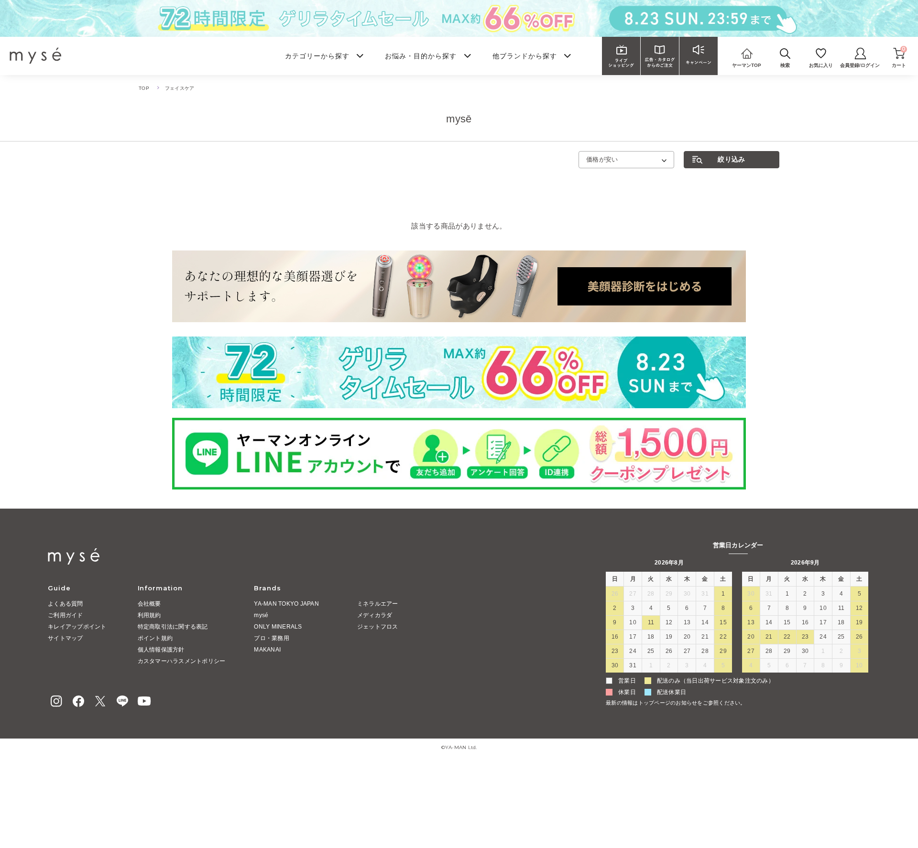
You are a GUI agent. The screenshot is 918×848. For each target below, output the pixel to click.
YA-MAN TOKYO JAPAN (286, 603)
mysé (261, 615)
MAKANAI (267, 649)
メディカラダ (375, 615)
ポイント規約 (155, 638)
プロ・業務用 (271, 638)
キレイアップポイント (77, 626)
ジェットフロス (377, 626)
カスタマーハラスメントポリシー (182, 661)
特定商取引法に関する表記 (173, 626)
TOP (144, 88)
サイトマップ (65, 638)
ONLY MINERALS (278, 626)
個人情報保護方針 (161, 649)
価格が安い (602, 159)
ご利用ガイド (65, 615)
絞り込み (731, 159)
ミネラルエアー (377, 603)
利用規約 (149, 615)
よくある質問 (65, 603)
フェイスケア (180, 88)
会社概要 (149, 603)
